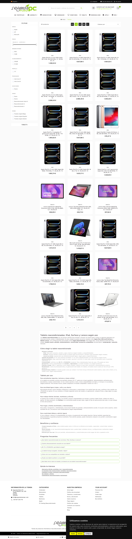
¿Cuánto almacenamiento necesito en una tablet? (55, 443)
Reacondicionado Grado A (21, 101)
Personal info (99, 490)
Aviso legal (70, 490)
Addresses (98, 496)
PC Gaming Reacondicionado (47, 503)
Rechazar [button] (80, 533)
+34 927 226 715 (18, 499)
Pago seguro (70, 501)
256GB (16, 61)
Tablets (24, 125)
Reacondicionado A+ (19, 104)
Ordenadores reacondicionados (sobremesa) (54, 475)
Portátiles (42, 494)
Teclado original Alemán (20, 118)
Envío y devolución (72, 496)
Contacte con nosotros (73, 505)
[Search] (81, 8)
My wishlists (98, 498)
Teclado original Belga (20, 113)
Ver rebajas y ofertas (48, 473)
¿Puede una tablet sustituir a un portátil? (53, 458)
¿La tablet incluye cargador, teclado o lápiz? (54, 450)
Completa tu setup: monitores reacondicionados (55, 472)
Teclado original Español (20, 116)
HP (15, 32)
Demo (15, 96)
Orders (97, 492)
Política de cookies (72, 503)
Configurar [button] (88, 533)
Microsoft (16, 34)
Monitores (42, 498)
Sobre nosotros (71, 498)
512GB (16, 64)
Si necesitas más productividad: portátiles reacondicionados (59, 470)
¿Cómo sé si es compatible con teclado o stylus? (55, 454)
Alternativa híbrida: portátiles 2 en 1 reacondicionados (57, 469)
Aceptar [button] (73, 533)
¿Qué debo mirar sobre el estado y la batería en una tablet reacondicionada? (63, 461)
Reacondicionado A (19, 106)
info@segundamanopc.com (20, 497)
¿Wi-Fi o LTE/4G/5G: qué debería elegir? (53, 447)
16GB (15, 54)
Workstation (42, 492)
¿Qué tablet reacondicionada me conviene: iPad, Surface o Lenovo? (61, 440)
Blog (68, 510)
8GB (15, 51)
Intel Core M (17, 81)
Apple (15, 29)
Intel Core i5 (17, 79)
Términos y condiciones (74, 494)
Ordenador (42, 490)
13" (15, 71)
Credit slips (98, 494)
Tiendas (69, 507)
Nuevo (16, 89)
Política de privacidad (73, 492)
